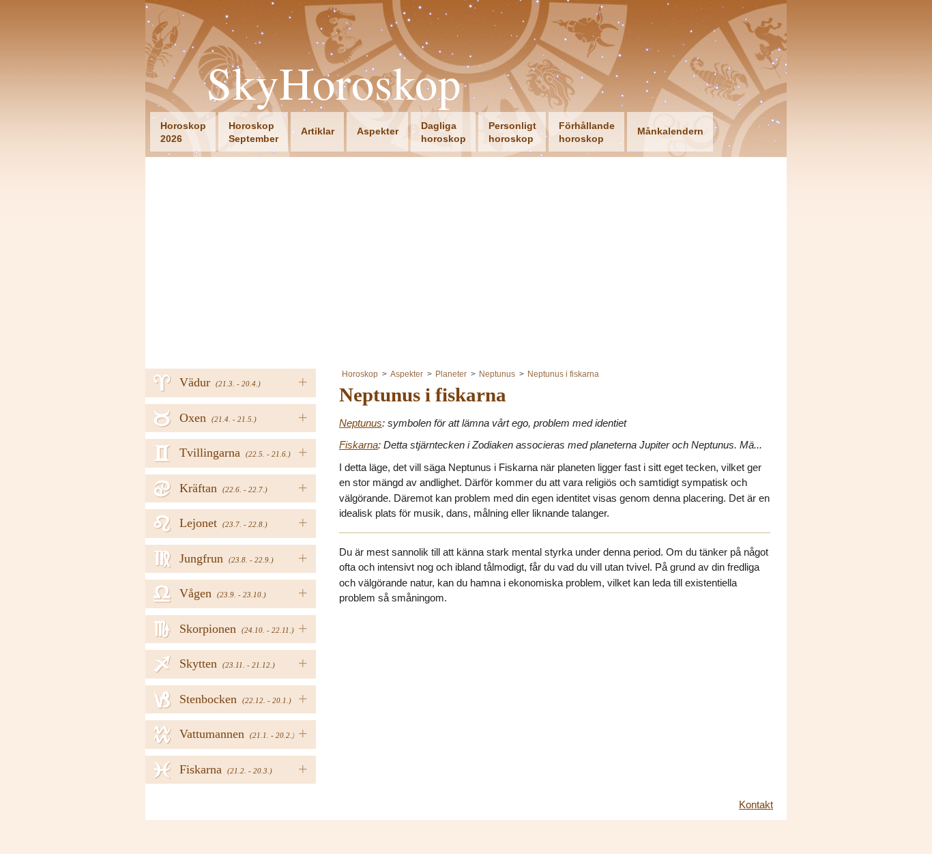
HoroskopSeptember (253, 132)
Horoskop (360, 374)
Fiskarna (358, 445)
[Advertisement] (466, 259)
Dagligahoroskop (443, 132)
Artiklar (317, 131)
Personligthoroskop (512, 132)
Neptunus (497, 374)
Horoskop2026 (183, 132)
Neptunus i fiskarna (563, 374)
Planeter (451, 374)
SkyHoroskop (334, 82)
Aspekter (377, 131)
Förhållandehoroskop (587, 132)
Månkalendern (670, 131)
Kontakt (756, 804)
